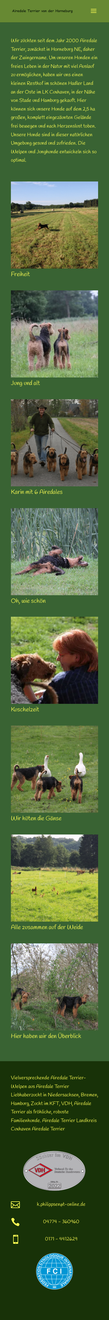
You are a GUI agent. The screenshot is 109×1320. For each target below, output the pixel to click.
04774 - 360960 (61, 1221)
